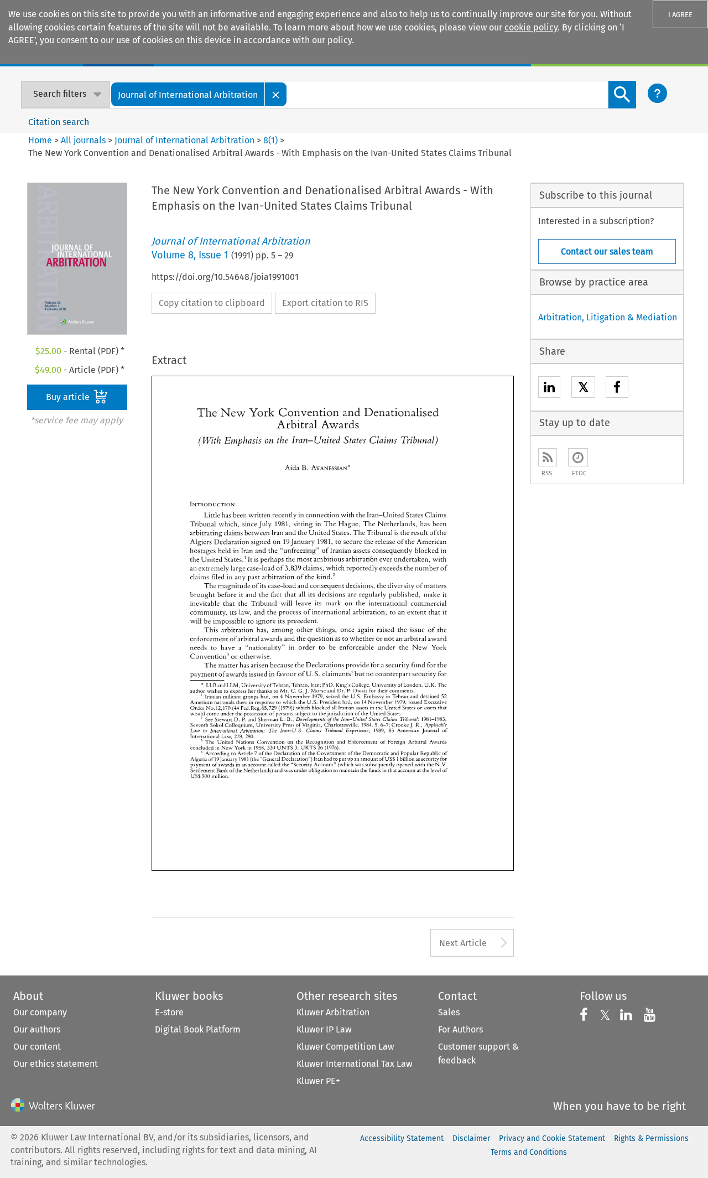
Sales (449, 1012)
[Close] (276, 94)
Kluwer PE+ (318, 1081)
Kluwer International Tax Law (354, 1063)
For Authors (460, 1029)
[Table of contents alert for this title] (578, 457)
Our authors (36, 1029)
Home (40, 140)
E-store (169, 1012)
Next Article (463, 943)
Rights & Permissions (651, 1138)
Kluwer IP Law (323, 1029)
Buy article (69, 397)
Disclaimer (471, 1138)
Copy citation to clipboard (212, 303)
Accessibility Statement (402, 1138)
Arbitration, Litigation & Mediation (607, 317)
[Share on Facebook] (617, 388)
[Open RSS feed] (547, 457)
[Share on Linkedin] (549, 388)
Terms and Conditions (529, 1152)
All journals (84, 140)
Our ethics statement (55, 1063)
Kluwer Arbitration (332, 1012)
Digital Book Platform (198, 1029)
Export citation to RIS (325, 303)
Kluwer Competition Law (345, 1046)
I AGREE (680, 15)
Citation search (58, 122)
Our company (40, 1012)
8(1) (270, 140)
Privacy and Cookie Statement (552, 1138)
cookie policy (531, 27)
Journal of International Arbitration (184, 140)
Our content (37, 1046)
